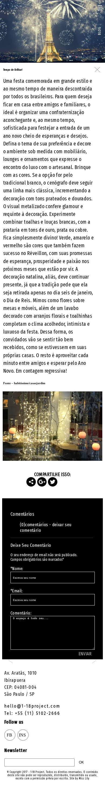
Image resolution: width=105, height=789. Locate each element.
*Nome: (16, 568)
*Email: (16, 590)
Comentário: (20, 613)
